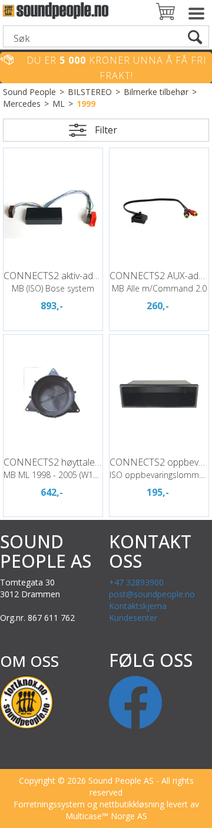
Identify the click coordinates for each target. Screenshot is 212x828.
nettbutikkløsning (132, 804)
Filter (106, 129)
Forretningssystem (49, 804)
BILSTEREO (90, 91)
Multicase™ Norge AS (106, 816)
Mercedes (22, 103)
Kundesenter (133, 617)
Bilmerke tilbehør (156, 91)
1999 (86, 103)
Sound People (29, 91)
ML (58, 103)
